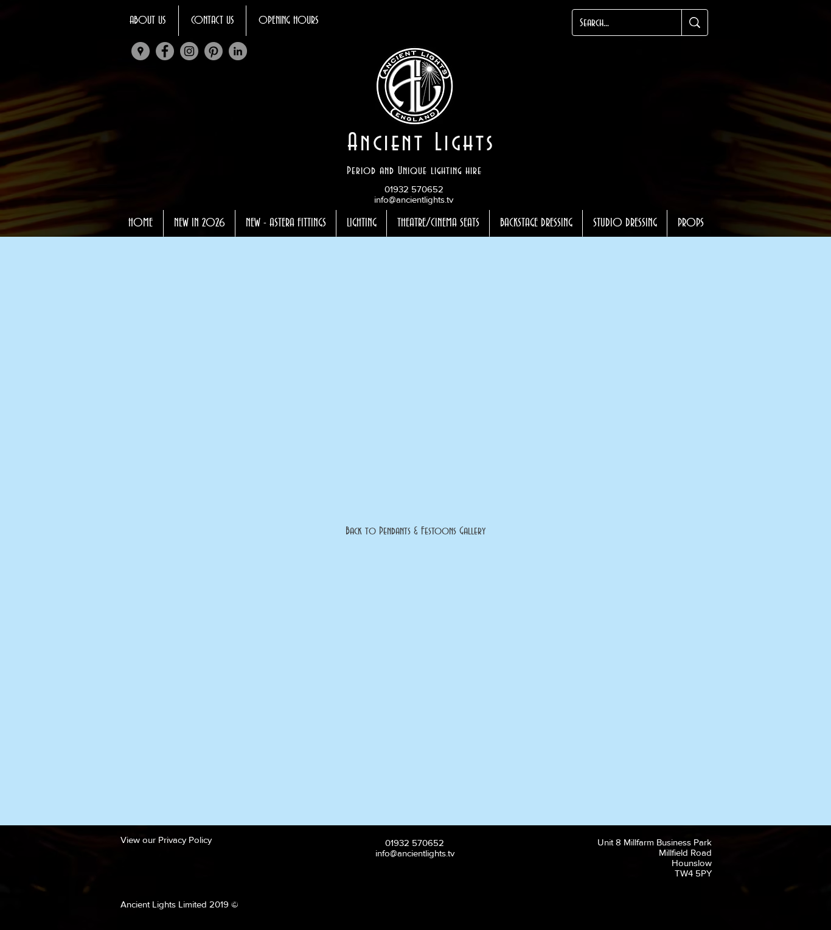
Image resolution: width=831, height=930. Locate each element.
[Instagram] (189, 51)
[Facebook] (165, 51)
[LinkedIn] (238, 51)
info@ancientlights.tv (413, 199)
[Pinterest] (213, 51)
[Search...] (694, 22)
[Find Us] (140, 51)
